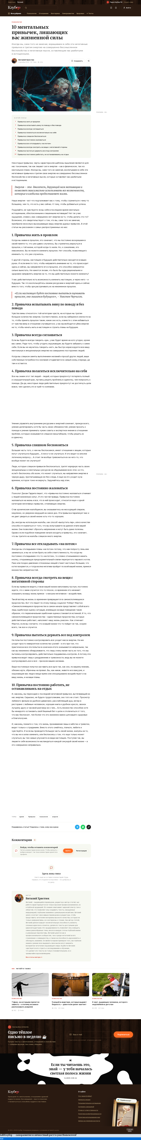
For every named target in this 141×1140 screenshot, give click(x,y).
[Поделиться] (88, 60)
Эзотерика (55, 13)
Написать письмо (84, 1099)
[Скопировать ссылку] (88, 827)
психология (44, 817)
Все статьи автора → (34, 957)
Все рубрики (16, 13)
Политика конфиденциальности (89, 1114)
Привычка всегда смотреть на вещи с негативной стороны (42, 147)
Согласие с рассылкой (86, 1107)
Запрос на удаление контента (89, 1121)
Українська (11, 2)
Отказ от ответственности (88, 1110)
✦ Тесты (90, 13)
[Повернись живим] (130, 1130)
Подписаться (123, 1034)
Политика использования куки (89, 1117)
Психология (31, 13)
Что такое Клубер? (85, 1096)
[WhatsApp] (83, 827)
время (21, 817)
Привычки (31, 817)
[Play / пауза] (108, 2)
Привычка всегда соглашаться (31, 129)
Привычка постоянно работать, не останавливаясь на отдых (43, 154)
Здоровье (80, 13)
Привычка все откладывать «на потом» (34, 143)
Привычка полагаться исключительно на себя (37, 133)
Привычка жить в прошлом (29, 122)
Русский (20, 2)
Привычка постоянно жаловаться (32, 140)
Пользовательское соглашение (89, 1103)
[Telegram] (77, 827)
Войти (68, 851)
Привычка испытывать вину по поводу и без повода (39, 125)
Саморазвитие (68, 13)
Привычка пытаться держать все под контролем (38, 151)
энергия (55, 817)
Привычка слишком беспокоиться (32, 136)
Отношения (43, 13)
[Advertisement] (51, 406)
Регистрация (81, 851)
